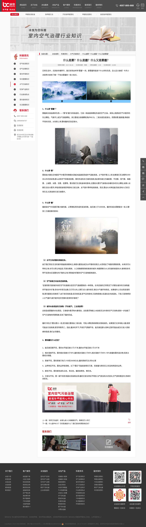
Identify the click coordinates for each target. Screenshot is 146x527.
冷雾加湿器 (62, 509)
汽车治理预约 (98, 482)
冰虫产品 (56, 6)
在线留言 (20, 125)
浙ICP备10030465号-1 (34, 524)
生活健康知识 (24, 105)
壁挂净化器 (62, 498)
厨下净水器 (62, 506)
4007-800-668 (22, 116)
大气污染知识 (24, 84)
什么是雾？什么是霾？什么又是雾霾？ (96, 54)
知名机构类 (26, 482)
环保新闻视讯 (80, 504)
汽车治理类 (26, 501)
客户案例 (66, 6)
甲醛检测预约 (87, 14)
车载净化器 (62, 501)
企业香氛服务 (44, 490)
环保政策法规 (80, 493)
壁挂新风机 (62, 504)
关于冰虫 (34, 6)
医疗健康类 (26, 498)
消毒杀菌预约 (98, 485)
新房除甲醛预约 (106, 14)
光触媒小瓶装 (62, 476)
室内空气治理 (44, 479)
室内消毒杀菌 (44, 485)
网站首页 (23, 6)
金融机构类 (26, 490)
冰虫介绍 (8, 476)
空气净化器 (62, 496)
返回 (129, 422)
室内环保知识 (24, 74)
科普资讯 (77, 6)
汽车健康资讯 (80, 498)
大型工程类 (26, 479)
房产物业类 (26, 493)
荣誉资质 (8, 479)
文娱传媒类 (26, 504)
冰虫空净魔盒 (62, 487)
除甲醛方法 (49, 14)
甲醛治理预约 (98, 479)
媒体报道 (8, 487)
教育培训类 (26, 487)
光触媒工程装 (62, 479)
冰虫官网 (55, 54)
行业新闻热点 (24, 94)
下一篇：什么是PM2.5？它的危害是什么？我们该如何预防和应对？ (66, 423)
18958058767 (22, 121)
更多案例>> (27, 506)
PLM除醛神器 (62, 490)
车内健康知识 (24, 79)
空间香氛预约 (98, 490)
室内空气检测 (44, 476)
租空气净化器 (44, 487)
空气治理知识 (24, 69)
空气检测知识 (24, 64)
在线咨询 (20, 130)
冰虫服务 (44, 6)
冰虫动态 (8, 482)
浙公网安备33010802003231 (52, 524)
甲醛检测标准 (30, 14)
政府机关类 (26, 485)
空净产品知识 (24, 89)
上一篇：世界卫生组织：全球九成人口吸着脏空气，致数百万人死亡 (66, 420)
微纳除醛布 (62, 482)
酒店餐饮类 (26, 496)
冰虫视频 (8, 485)
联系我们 (88, 6)
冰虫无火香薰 (62, 493)
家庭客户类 (26, 476)
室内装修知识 (24, 100)
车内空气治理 (44, 482)
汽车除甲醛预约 (68, 14)
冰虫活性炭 (62, 485)
